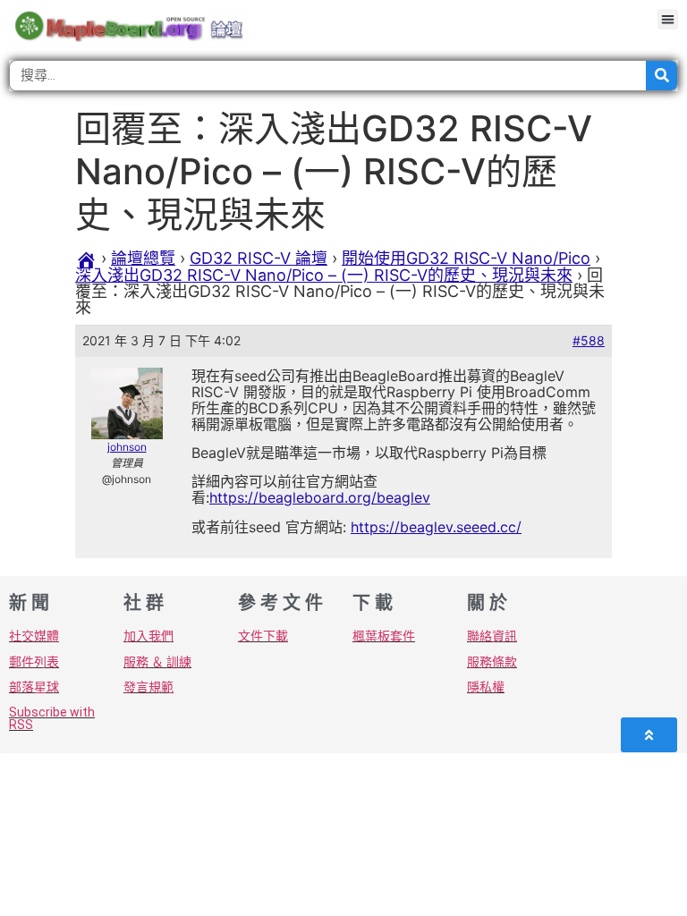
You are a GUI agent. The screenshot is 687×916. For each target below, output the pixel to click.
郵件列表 (34, 662)
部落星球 (34, 687)
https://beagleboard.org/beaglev (319, 497)
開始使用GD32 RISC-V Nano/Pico (466, 258)
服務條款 (492, 662)
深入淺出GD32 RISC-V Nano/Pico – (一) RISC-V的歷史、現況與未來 (323, 275)
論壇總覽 (143, 258)
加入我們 (148, 636)
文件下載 (263, 636)
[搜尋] (661, 75)
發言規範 (148, 687)
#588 (588, 340)
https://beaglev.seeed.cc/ (436, 527)
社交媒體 (34, 636)
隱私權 (486, 687)
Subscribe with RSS (52, 718)
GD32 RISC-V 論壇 (258, 258)
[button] (667, 19)
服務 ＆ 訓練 (157, 662)
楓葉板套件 (383, 636)
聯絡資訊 (492, 636)
